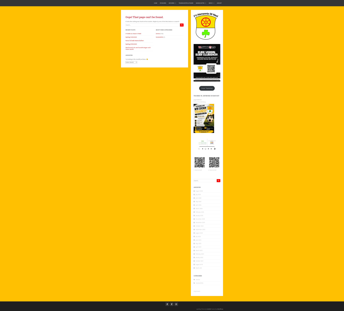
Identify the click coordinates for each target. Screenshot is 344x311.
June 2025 (198, 240)
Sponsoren (163, 3)
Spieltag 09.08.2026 (131, 44)
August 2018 (199, 264)
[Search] (182, 25)
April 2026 (198, 205)
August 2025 (199, 233)
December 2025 (200, 219)
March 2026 (199, 208)
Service (211, 3)
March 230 (199, 268)
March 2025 (199, 250)
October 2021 (200, 261)
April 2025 (198, 247)
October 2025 (200, 226)
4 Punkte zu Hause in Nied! (133, 33)
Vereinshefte (159, 37)
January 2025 (199, 257)
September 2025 (200, 229)
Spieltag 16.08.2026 (131, 37)
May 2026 (198, 201)
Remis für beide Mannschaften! (135, 40)
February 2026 (200, 212)
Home (155, 3)
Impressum (197, 291)
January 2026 (199, 215)
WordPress (220, 309)
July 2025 (198, 236)
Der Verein (171, 3)
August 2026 (199, 191)
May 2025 (198, 243)
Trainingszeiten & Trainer (186, 3)
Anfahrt (219, 3)
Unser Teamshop (207, 88)
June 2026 (198, 198)
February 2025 (200, 254)
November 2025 (200, 222)
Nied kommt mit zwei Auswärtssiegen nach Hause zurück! (138, 48)
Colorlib (209, 309)
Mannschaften (200, 3)
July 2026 (198, 194)
